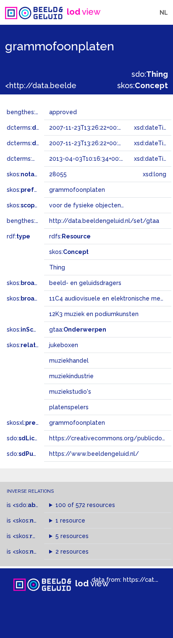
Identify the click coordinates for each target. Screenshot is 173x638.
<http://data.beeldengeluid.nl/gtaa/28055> (83, 85)
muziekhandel (69, 360)
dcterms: (41, 127)
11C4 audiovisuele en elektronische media (109, 298)
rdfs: (70, 236)
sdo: (149, 74)
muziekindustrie (71, 376)
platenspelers (69, 407)
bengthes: (30, 112)
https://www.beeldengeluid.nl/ (94, 453)
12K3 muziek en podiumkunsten (94, 314)
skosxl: (31, 422)
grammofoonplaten (77, 422)
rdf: (18, 236)
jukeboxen (63, 345)
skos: (142, 85)
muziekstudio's (70, 391)
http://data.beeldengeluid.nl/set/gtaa (104, 220)
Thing (57, 267)
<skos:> (37, 520)
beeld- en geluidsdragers (85, 283)
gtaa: (77, 329)
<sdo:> (31, 505)
